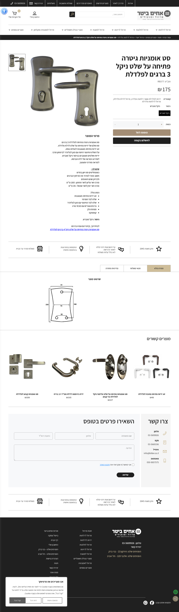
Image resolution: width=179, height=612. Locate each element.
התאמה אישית (52, 600)
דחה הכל (33, 600)
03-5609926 (153, 435)
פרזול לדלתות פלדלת (126, 37)
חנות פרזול (87, 530)
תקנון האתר (105, 464)
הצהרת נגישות (52, 558)
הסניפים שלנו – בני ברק (48, 549)
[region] (36, 591)
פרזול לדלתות (164, 29)
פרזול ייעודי (140, 37)
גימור (168, 106)
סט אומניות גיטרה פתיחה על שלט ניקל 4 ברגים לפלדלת (74, 229)
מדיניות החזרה (112, 268)
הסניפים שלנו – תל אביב (48, 553)
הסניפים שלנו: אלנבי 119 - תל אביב (124, 556)
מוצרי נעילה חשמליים (73, 29)
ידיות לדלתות (86, 540)
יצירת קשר (136, 546)
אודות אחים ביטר (51, 530)
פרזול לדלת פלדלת (122, 99)
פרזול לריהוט (120, 29)
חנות (159, 37)
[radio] (164, 113)
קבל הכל (17, 600)
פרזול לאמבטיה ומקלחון (44, 29)
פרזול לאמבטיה (85, 563)
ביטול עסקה (53, 535)
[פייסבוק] (152, 603)
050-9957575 (153, 462)
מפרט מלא (158, 268)
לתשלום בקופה (142, 140)
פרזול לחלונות (142, 29)
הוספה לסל (142, 132)
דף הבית (54, 540)
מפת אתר (54, 572)
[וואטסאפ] (145, 603)
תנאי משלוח (135, 268)
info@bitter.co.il (151, 453)
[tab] (159, 268)
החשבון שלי (53, 544)
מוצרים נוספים (17, 29)
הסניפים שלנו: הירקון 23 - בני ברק (125, 551)
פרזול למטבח (98, 29)
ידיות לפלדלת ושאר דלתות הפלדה (146, 99)
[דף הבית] (154, 16)
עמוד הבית (167, 37)
